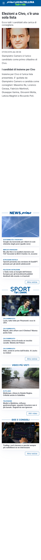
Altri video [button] (32, 413)
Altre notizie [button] (32, 282)
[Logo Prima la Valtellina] (20, 3)
